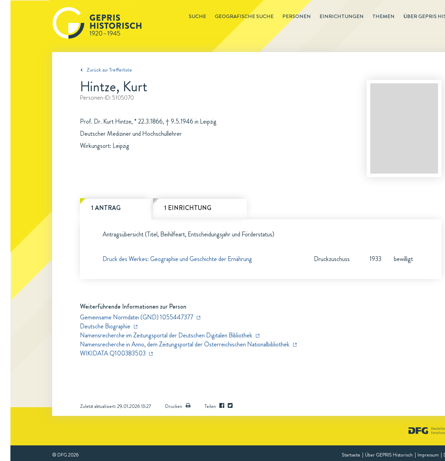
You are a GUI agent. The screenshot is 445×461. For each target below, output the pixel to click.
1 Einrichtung (187, 207)
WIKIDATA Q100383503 (113, 353)
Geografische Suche (244, 16)
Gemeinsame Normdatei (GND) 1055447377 (136, 317)
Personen (296, 16)
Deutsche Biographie (105, 326)
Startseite (351, 454)
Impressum (428, 454)
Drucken (173, 406)
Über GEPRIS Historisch (389, 454)
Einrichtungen (341, 16)
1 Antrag (106, 207)
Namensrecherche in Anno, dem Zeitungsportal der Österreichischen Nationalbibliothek (185, 344)
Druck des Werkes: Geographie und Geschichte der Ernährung (177, 258)
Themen (383, 16)
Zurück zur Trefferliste (109, 70)
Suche (197, 16)
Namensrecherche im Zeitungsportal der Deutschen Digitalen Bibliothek (166, 335)
